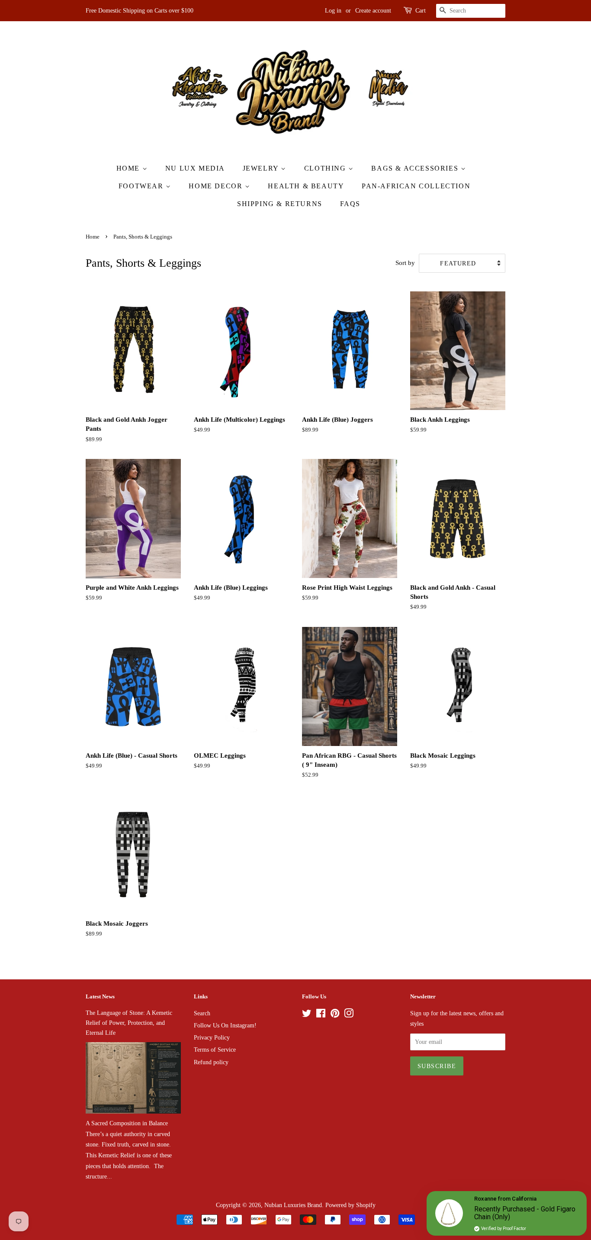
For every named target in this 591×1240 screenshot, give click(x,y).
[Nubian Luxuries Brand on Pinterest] (335, 1014)
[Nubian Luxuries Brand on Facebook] (321, 1014)
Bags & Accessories (415, 168)
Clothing (326, 168)
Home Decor (217, 186)
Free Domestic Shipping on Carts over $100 (139, 10)
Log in (333, 10)
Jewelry (262, 168)
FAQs (350, 203)
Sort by (405, 262)
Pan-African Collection (416, 186)
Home (129, 168)
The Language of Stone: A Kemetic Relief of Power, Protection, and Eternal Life (129, 1022)
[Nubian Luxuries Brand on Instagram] (348, 1014)
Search (202, 1013)
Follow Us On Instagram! (225, 1025)
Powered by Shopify (350, 1204)
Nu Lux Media (195, 168)
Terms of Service (215, 1049)
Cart (420, 10)
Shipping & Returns (279, 203)
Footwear (142, 186)
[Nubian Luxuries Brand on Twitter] (307, 1014)
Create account (373, 10)
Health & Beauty (306, 186)
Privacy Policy (212, 1037)
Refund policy (211, 1062)
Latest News (100, 996)
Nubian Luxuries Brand (293, 1204)
